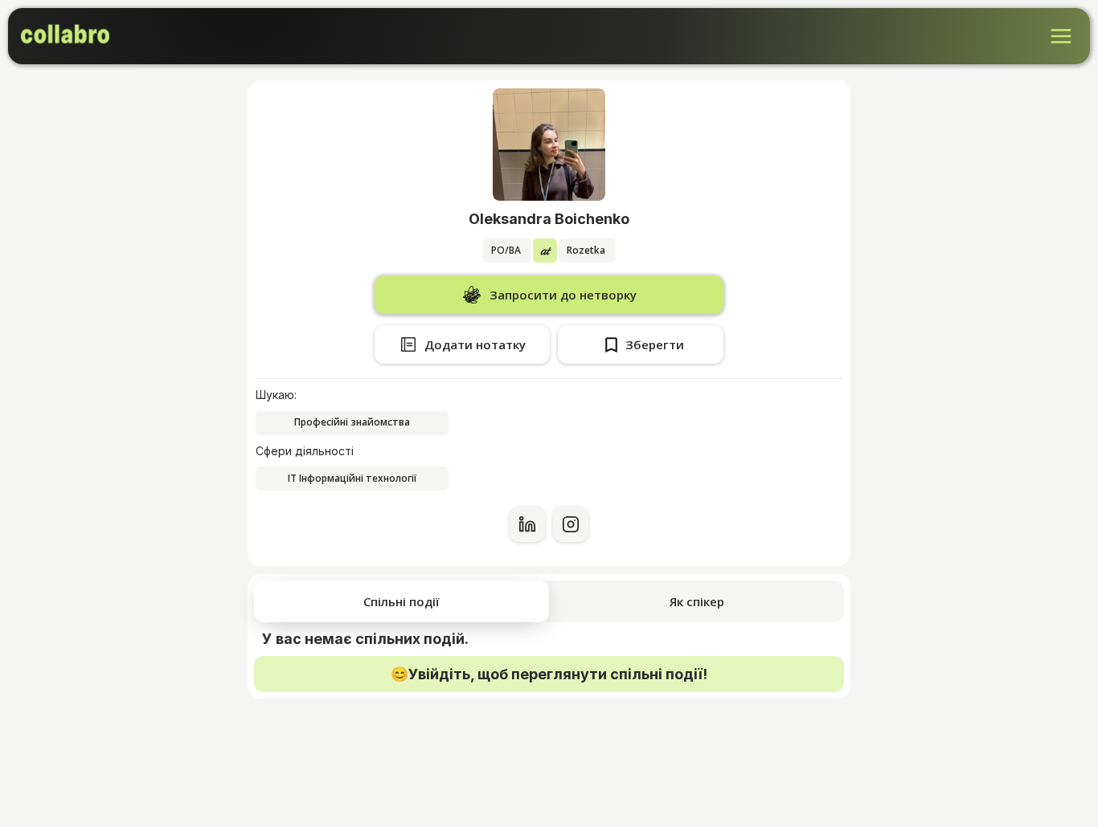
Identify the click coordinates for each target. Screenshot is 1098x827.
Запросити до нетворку (563, 295)
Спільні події (401, 601)
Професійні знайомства (352, 422)
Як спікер (697, 601)
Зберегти (654, 344)
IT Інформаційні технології (352, 478)
